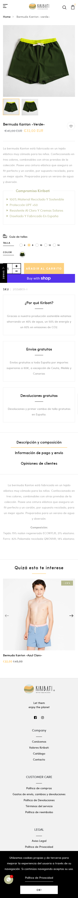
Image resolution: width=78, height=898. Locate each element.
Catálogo (39, 753)
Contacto (39, 759)
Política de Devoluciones (39, 800)
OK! (39, 890)
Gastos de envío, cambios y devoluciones (39, 794)
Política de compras (39, 788)
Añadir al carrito (44, 268)
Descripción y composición (39, 443)
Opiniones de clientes (39, 464)
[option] (39, 61)
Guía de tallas (18, 236)
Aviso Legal (39, 841)
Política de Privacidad (39, 847)
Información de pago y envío (39, 453)
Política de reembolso (39, 812)
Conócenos (39, 741)
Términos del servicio (39, 806)
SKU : (7, 289)
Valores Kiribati (39, 747)
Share (3, 275)
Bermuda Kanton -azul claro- (22, 655)
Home (7, 17)
